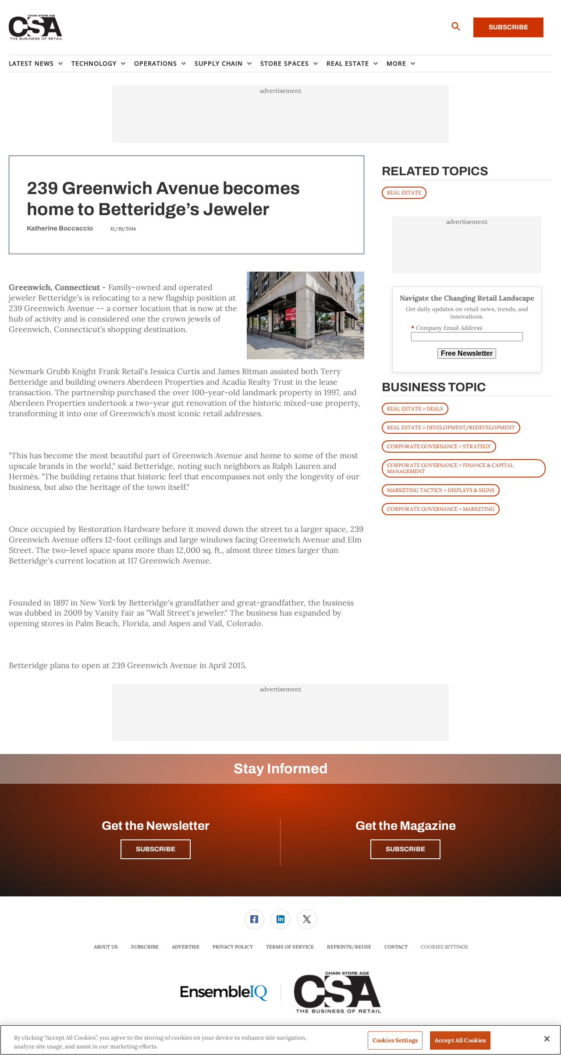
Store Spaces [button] (284, 63)
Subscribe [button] (155, 849)
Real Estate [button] (348, 63)
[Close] (547, 1038)
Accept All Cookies (460, 1040)
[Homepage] (36, 27)
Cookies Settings (444, 947)
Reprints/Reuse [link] (349, 947)
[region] (280, 1040)
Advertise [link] (185, 947)
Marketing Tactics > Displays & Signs (440, 490)
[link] (254, 919)
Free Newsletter (467, 353)
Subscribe (508, 27)
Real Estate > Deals (415, 408)
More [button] (396, 63)
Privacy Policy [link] (233, 947)
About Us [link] (106, 947)
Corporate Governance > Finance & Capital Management (450, 468)
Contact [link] (396, 947)
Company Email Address (446, 328)
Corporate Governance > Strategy (439, 446)
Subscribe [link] (145, 947)
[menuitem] (40, 63)
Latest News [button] (31, 63)
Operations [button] (155, 63)
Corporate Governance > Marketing (440, 509)
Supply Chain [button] (219, 63)
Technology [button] (94, 63)
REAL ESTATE (404, 192)
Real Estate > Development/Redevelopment (451, 427)
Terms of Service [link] (290, 947)
